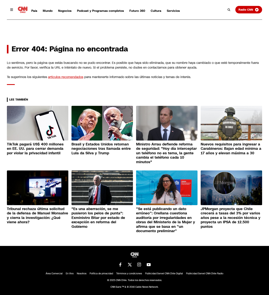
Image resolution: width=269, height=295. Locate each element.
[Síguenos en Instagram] (139, 264)
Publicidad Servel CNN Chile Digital (164, 273)
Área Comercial (54, 273)
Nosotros (81, 273)
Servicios (173, 11)
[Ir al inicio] (22, 10)
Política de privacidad (101, 273)
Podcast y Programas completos (100, 11)
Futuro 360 (137, 11)
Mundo (48, 11)
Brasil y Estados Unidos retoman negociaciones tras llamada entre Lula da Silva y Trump (101, 149)
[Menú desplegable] (11, 9)
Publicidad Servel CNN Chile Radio (204, 273)
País (34, 11)
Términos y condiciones (129, 273)
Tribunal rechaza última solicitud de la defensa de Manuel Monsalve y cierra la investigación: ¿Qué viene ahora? (37, 215)
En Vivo (70, 273)
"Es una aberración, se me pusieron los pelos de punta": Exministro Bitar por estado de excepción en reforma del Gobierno (98, 217)
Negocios (64, 11)
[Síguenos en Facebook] (120, 264)
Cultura (156, 11)
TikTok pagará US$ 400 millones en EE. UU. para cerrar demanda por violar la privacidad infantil (35, 149)
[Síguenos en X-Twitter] (130, 264)
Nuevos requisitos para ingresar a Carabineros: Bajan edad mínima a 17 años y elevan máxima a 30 (231, 149)
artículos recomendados (65, 77)
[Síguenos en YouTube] (149, 264)
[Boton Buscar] (229, 9)
